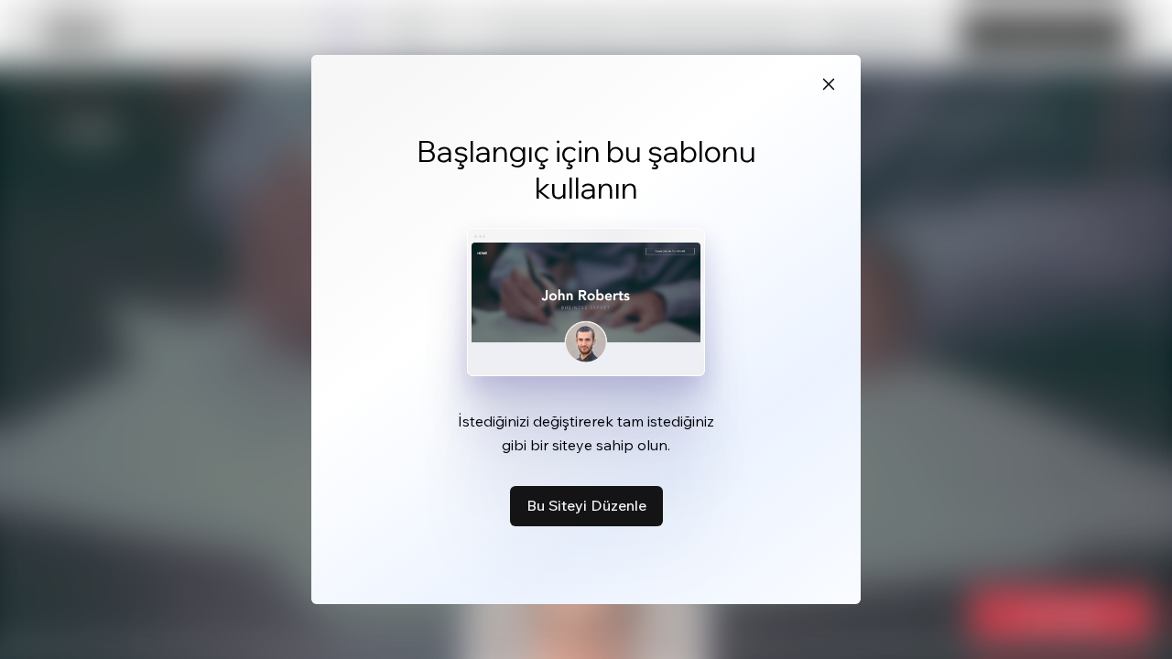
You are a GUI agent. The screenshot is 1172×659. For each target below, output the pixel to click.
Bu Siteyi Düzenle (586, 505)
